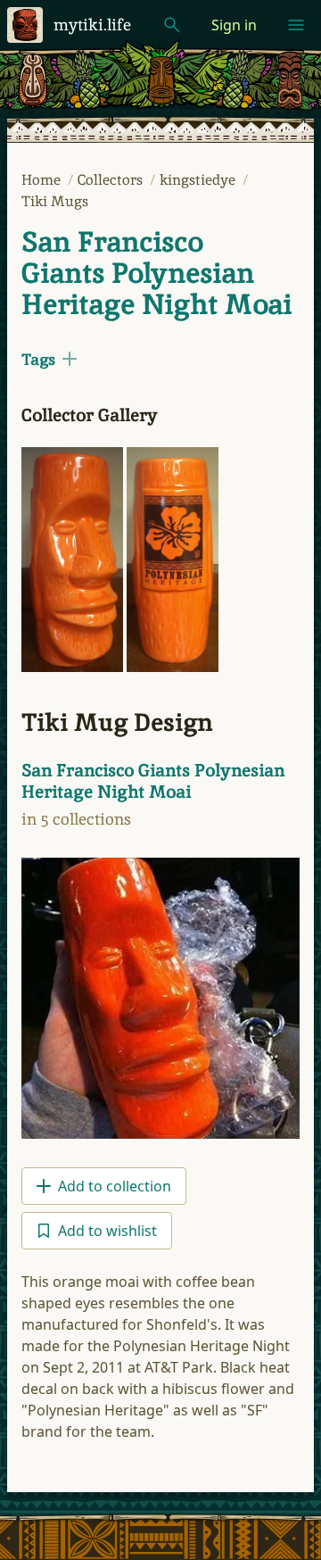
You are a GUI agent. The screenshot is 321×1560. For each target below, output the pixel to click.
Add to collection (114, 1186)
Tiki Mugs (54, 201)
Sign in (234, 25)
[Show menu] (296, 25)
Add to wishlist (107, 1231)
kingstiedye (199, 179)
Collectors (112, 179)
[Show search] (172, 25)
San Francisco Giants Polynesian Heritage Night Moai (156, 273)
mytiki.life (92, 24)
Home (42, 179)
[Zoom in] (72, 559)
